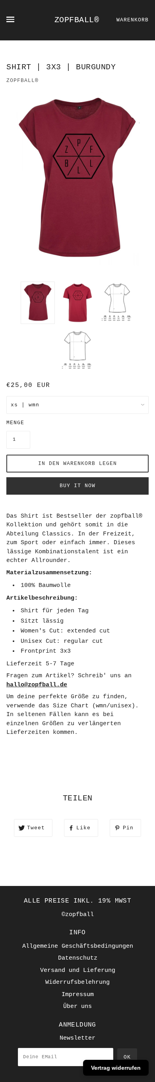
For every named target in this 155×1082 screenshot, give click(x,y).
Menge (15, 423)
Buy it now (77, 486)
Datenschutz (77, 958)
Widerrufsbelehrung (77, 982)
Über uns (77, 1006)
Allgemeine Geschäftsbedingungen (77, 946)
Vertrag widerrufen (116, 1068)
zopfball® (76, 20)
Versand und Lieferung (77, 970)
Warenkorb (132, 20)
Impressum (78, 994)
